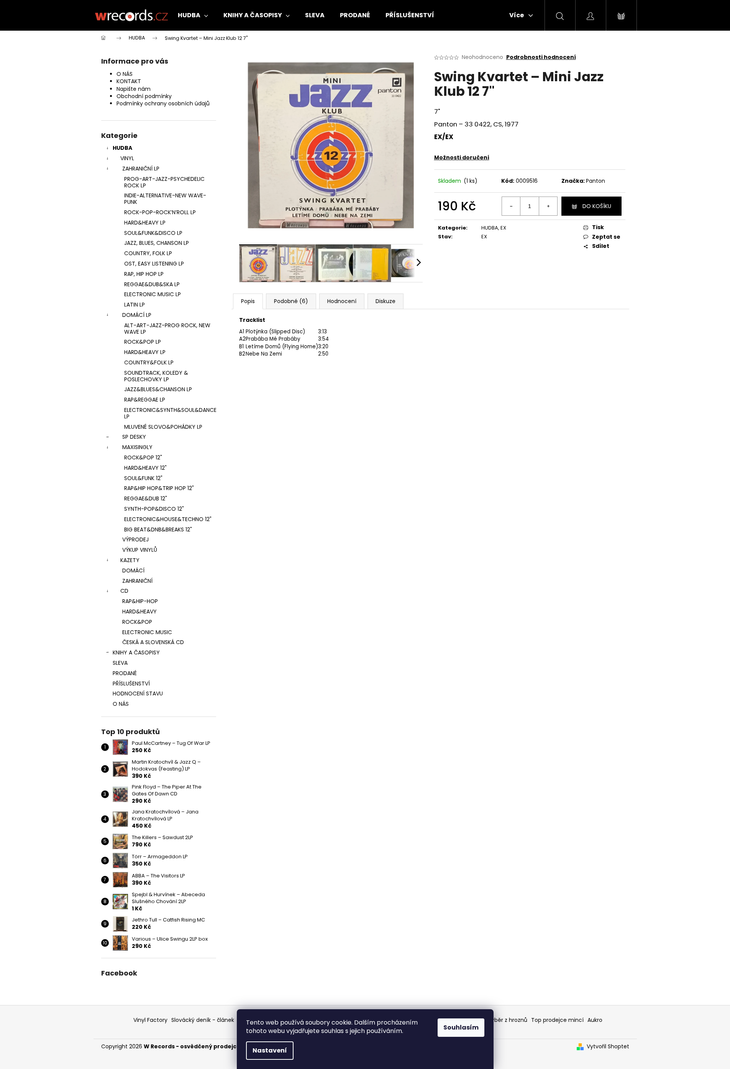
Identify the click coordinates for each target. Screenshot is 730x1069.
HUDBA (122, 148)
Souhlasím (461, 1027)
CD (124, 591)
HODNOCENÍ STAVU (138, 693)
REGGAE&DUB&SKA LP (152, 284)
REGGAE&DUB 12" (145, 498)
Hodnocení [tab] (341, 301)
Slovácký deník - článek (202, 1020)
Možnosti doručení (461, 157)
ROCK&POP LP (142, 342)
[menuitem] (193, 15)
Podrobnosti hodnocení (541, 57)
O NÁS (124, 74)
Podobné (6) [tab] (291, 301)
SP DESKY (134, 437)
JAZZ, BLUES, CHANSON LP (156, 243)
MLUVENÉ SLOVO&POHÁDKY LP (163, 427)
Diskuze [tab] (385, 301)
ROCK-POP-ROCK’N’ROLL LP (160, 212)
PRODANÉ (125, 673)
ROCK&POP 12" (143, 457)
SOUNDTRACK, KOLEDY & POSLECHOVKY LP (156, 376)
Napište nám (133, 89)
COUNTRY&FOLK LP (149, 362)
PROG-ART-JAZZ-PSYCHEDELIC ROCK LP (164, 182)
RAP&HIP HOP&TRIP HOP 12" (159, 488)
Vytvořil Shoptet (608, 1046)
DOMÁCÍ (133, 570)
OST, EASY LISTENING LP (154, 263)
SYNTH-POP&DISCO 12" (154, 509)
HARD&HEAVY (139, 611)
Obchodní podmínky (144, 96)
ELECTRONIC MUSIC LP (152, 294)
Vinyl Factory (150, 1020)
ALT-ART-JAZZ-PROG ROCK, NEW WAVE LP (167, 328)
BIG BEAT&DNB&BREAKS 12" (158, 529)
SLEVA (120, 663)
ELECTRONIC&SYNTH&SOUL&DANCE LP (170, 413)
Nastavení (270, 1050)
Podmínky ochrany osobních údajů (163, 103)
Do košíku (596, 206)
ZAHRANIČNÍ (137, 581)
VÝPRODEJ (135, 539)
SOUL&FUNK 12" (143, 478)
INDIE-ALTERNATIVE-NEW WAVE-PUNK (165, 199)
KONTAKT (128, 81)
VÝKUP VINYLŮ (139, 550)
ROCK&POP (137, 622)
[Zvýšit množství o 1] (548, 206)
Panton (595, 181)
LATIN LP (134, 304)
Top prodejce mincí (557, 1020)
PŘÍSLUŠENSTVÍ (131, 683)
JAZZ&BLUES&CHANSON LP (158, 389)
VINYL (127, 158)
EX (503, 227)
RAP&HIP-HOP (140, 601)
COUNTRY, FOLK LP (148, 253)
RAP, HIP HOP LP (144, 274)
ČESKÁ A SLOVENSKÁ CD (153, 642)
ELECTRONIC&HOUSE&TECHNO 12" (168, 519)
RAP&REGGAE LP (144, 399)
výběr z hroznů (507, 1020)
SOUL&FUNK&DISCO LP (153, 233)
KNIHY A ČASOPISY (136, 652)
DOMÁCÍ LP (136, 315)
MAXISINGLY (137, 447)
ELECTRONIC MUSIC (147, 632)
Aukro (594, 1020)
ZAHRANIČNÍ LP (140, 168)
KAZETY (129, 560)
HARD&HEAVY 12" (145, 468)
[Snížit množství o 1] (511, 206)
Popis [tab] (248, 301)
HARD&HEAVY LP (145, 222)
